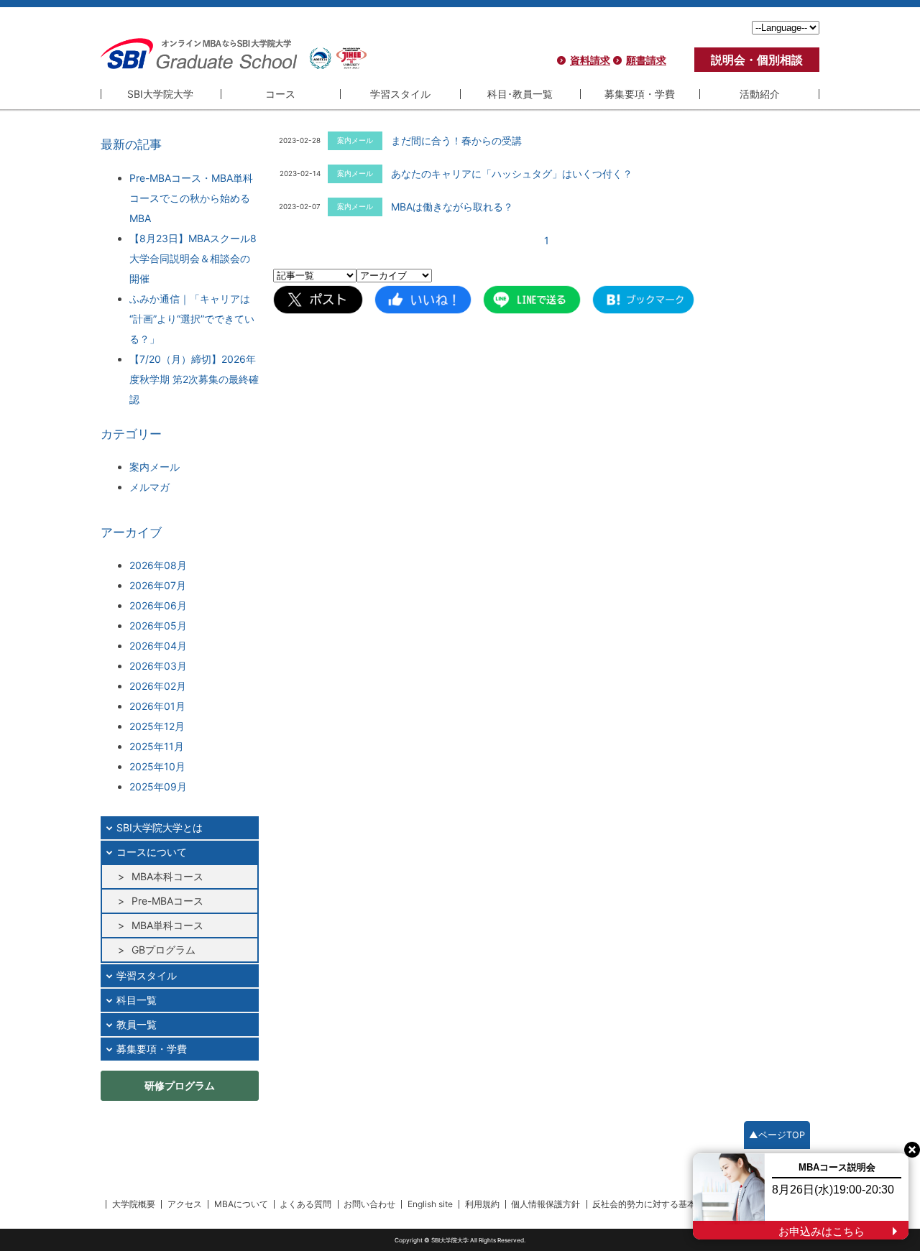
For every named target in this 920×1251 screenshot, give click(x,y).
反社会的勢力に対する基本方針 (652, 1204)
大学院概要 (133, 1204)
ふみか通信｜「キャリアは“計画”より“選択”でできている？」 (191, 318)
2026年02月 (157, 686)
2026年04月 (158, 646)
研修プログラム (179, 1085)
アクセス (184, 1204)
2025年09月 (158, 786)
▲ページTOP (777, 1135)
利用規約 (482, 1204)
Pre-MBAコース (167, 901)
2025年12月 (157, 726)
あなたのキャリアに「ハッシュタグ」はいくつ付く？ (511, 173)
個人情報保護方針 (545, 1204)
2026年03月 (158, 666)
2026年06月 (158, 605)
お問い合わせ (369, 1204)
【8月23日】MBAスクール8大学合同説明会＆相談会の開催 (193, 258)
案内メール (154, 467)
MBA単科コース (167, 925)
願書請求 (646, 60)
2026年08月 (158, 565)
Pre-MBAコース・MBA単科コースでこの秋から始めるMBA (191, 198)
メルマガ (149, 487)
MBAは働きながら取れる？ (452, 206)
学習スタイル (400, 94)
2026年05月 (158, 625)
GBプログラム (164, 949)
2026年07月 (157, 585)
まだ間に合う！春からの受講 (456, 140)
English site (430, 1204)
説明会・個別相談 (757, 59)
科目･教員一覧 (520, 94)
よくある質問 (305, 1204)
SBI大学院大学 (160, 94)
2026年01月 (157, 706)
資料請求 (590, 60)
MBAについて (241, 1204)
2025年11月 (156, 746)
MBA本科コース (167, 876)
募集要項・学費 (639, 94)
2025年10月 (157, 766)
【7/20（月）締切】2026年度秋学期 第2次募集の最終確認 (194, 379)
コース (280, 94)
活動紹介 (760, 94)
